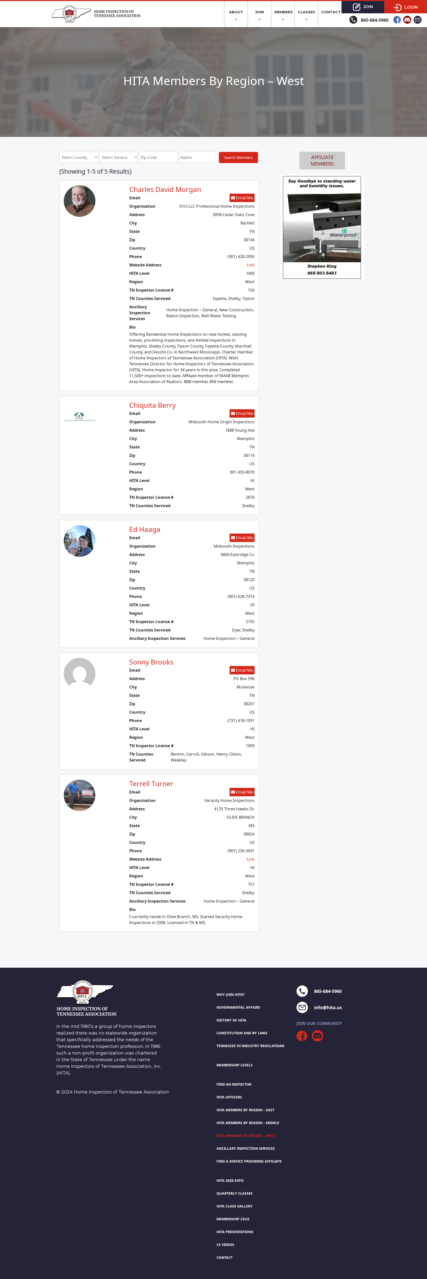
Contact (331, 12)
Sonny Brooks (151, 662)
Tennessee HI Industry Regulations (250, 1045)
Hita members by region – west (245, 1135)
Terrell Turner (151, 783)
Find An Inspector (233, 1084)
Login (411, 7)
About (236, 12)
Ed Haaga (144, 529)
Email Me (244, 198)
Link (251, 265)
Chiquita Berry (152, 405)
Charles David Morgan (165, 189)
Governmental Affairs (238, 1007)
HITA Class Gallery (234, 1206)
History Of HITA (231, 1020)
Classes (306, 12)
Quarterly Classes (234, 1193)
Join (259, 12)
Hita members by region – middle (247, 1122)
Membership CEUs (232, 1219)
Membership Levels (234, 1065)
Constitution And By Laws (241, 1033)
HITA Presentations (234, 1231)
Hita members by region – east (245, 1110)
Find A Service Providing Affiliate (249, 1161)
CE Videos (225, 1244)
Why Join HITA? (230, 994)
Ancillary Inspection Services (245, 1148)
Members (283, 12)
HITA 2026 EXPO (230, 1180)
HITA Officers (229, 1097)
